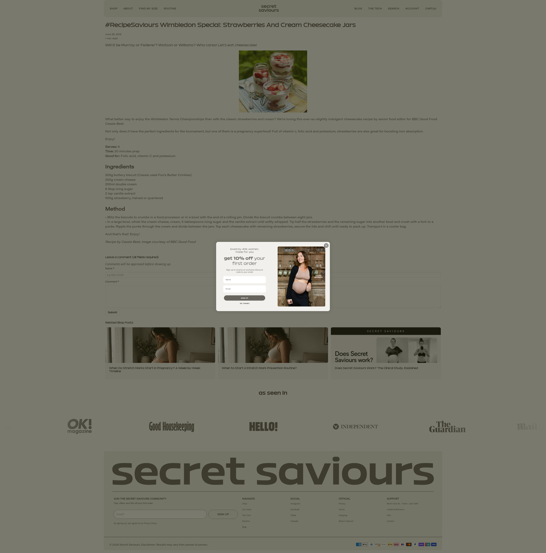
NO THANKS (244, 303)
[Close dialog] (326, 245)
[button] (244, 298)
